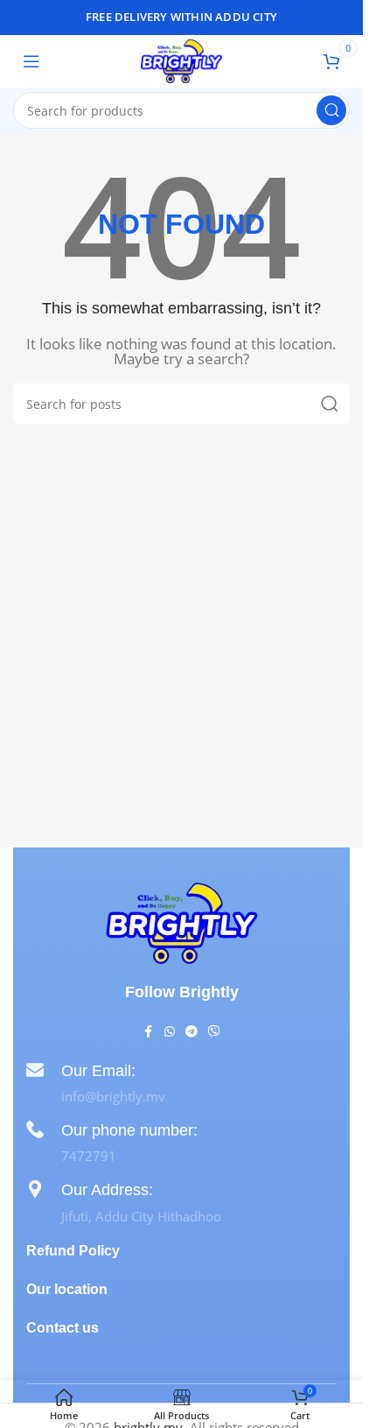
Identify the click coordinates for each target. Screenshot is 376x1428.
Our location (67, 1289)
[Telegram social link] (191, 1032)
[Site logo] (181, 59)
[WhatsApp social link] (169, 1032)
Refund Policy (73, 1250)
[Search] (331, 110)
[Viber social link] (214, 1032)
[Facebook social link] (148, 1032)
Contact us (62, 1327)
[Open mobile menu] (31, 61)
